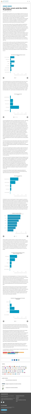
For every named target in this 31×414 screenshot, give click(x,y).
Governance (5, 353)
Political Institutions (11, 353)
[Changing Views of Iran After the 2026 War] (3, 388)
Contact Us (17, 397)
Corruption (5, 352)
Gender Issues (21, 352)
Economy (12, 352)
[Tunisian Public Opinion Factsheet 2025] (3, 381)
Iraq (17, 353)
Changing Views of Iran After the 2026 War (12, 387)
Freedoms (16, 352)
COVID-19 (9, 352)
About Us (17, 398)
